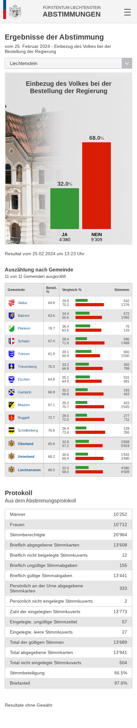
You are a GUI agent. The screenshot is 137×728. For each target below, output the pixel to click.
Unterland (26, 456)
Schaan (24, 341)
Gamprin (24, 392)
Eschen (24, 379)
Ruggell (23, 418)
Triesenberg (27, 366)
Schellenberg (28, 430)
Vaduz (22, 303)
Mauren (24, 405)
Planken (24, 328)
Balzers (24, 315)
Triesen (24, 354)
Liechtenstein (29, 470)
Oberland (25, 444)
